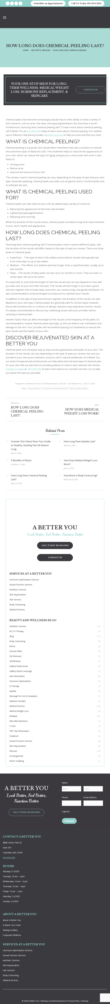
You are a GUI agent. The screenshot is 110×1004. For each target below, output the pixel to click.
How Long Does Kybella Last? (79, 441)
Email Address (91, 797)
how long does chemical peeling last (55, 388)
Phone (66, 797)
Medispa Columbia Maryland (53, 1001)
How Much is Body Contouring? (81, 475)
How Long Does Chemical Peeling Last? (29, 477)
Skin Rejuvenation (50, 383)
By (75, 383)
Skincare (62, 383)
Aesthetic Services (33, 383)
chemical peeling (34, 388)
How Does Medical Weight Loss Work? (80, 462)
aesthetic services (53, 135)
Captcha (65, 811)
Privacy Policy (74, 1001)
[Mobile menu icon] (4, 17)
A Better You (33, 1001)
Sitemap (84, 1001)
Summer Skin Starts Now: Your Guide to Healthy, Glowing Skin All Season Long (31, 445)
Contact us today (15, 369)
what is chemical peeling (78, 388)
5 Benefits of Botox (21, 460)
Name (66, 783)
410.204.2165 (33, 131)
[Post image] (7, 441)
